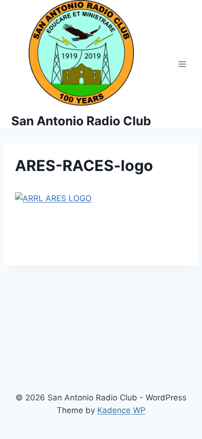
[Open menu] (182, 64)
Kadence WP (121, 410)
